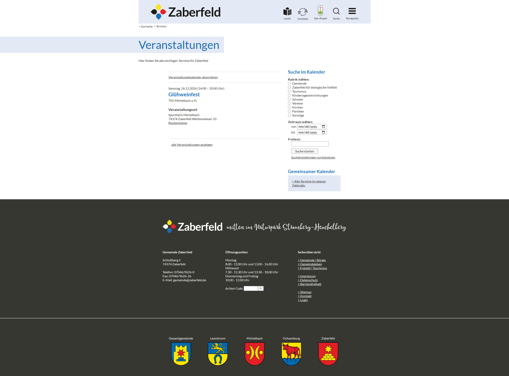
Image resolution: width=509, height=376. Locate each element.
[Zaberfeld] (328, 364)
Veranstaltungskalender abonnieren (193, 77)
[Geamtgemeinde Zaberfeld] (181, 364)
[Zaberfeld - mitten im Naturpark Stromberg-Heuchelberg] (195, 232)
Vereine (297, 103)
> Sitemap (304, 292)
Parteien (298, 111)
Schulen (297, 99)
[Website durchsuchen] (336, 13)
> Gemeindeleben (310, 264)
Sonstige (298, 115)
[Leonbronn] (218, 364)
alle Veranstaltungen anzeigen (192, 144)
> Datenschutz (308, 280)
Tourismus (299, 91)
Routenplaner (177, 123)
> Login (303, 300)
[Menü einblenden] (352, 9)
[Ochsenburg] (291, 364)
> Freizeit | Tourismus (312, 268)
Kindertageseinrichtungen (310, 95)
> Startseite (146, 26)
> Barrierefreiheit (309, 284)
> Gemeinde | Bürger (312, 260)
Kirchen (297, 107)
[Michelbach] (255, 364)
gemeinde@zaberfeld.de (189, 280)
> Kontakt (305, 296)
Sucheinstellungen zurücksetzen (313, 157)
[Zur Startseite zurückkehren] (186, 5)
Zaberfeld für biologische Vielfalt (314, 87)
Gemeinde (299, 83)
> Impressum (307, 276)
